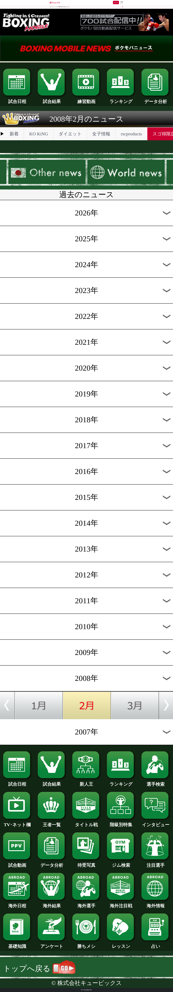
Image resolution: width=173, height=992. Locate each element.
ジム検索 (121, 865)
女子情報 (101, 133)
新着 (14, 133)
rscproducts (131, 133)
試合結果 (52, 101)
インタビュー (155, 824)
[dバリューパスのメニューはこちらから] (121, 2)
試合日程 (17, 101)
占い (155, 946)
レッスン (121, 946)
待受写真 (86, 865)
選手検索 (156, 784)
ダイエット (70, 133)
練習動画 (86, 101)
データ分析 (155, 101)
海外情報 (156, 905)
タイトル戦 (86, 824)
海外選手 (86, 905)
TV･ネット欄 (17, 824)
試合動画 (17, 865)
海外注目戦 (121, 905)
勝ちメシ (86, 946)
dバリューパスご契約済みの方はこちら (59, 6)
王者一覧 (52, 824)
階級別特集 (121, 824)
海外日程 (17, 905)
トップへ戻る (27, 968)
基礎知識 (17, 946)
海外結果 (52, 905)
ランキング (121, 101)
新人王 (86, 784)
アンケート (51, 946)
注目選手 (156, 865)
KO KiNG (38, 133)
